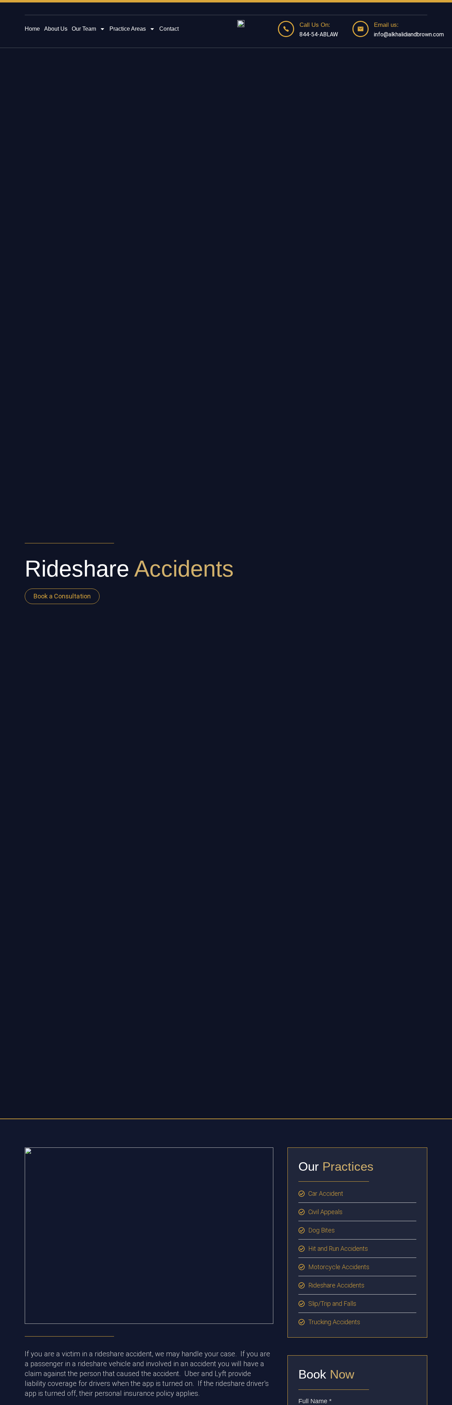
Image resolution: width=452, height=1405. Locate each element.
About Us (55, 29)
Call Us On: (314, 25)
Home (32, 29)
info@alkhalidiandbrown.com (409, 34)
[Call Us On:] (286, 29)
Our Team (84, 29)
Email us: (386, 25)
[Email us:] (360, 29)
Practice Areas (127, 29)
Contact (169, 29)
